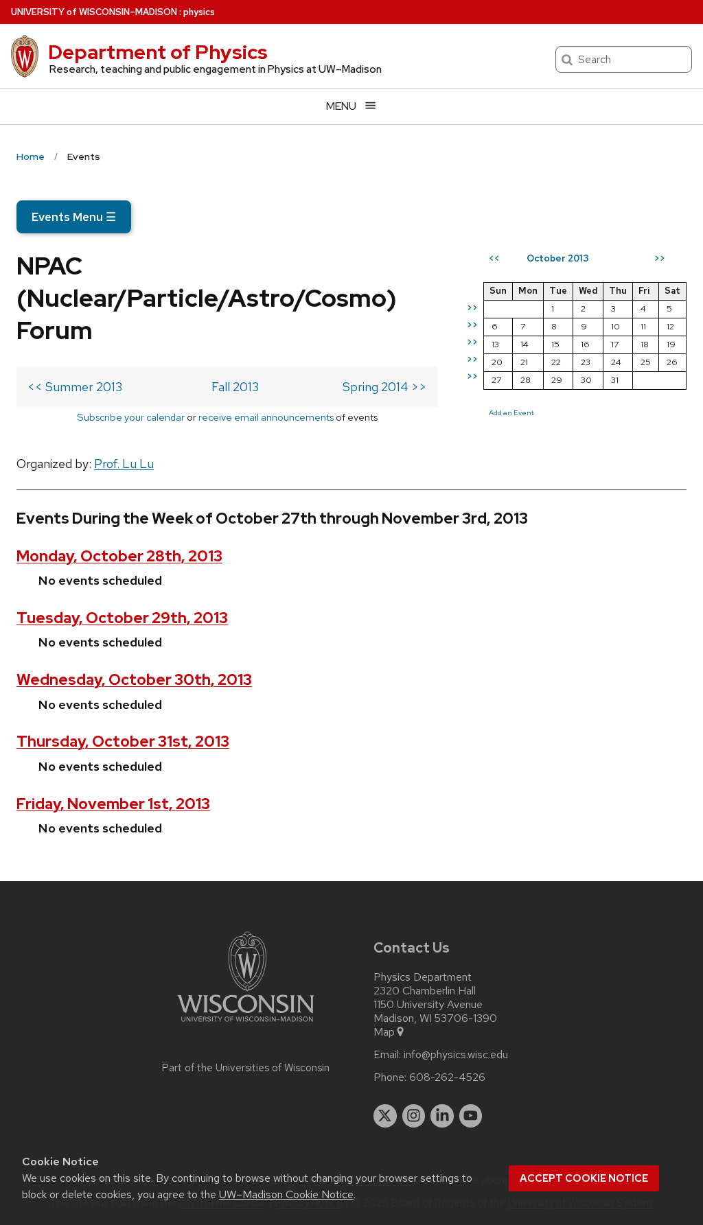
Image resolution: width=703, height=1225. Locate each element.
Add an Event (511, 412)
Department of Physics (158, 52)
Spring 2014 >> (384, 387)
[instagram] (414, 1116)
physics (199, 12)
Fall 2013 (235, 387)
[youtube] (471, 1116)
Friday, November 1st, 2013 (113, 804)
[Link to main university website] (245, 1024)
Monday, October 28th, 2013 (119, 556)
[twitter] (385, 1116)
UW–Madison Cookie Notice (286, 1194)
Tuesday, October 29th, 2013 (122, 618)
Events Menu (74, 216)
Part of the (246, 1068)
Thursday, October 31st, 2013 (122, 741)
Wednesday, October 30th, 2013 (134, 680)
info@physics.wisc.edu (456, 1055)
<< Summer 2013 (74, 387)
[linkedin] (442, 1116)
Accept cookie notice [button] (584, 1178)
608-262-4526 (447, 1077)
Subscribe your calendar (131, 416)
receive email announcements (266, 416)
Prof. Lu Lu (124, 463)
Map (384, 1032)
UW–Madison (94, 12)
